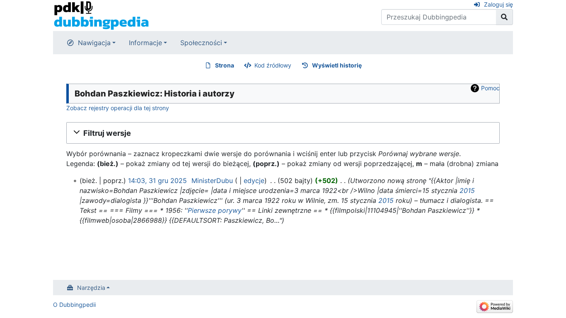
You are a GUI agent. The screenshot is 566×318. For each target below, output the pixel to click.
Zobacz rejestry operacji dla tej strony (117, 107)
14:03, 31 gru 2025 (157, 180)
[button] (283, 133)
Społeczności (201, 43)
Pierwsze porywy (215, 210)
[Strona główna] (101, 15)
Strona (224, 65)
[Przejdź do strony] (504, 17)
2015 (467, 190)
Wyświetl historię (337, 65)
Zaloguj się (498, 4)
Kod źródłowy (272, 65)
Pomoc (490, 88)
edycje (254, 180)
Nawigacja (94, 43)
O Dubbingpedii (74, 304)
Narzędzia (91, 287)
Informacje (145, 43)
